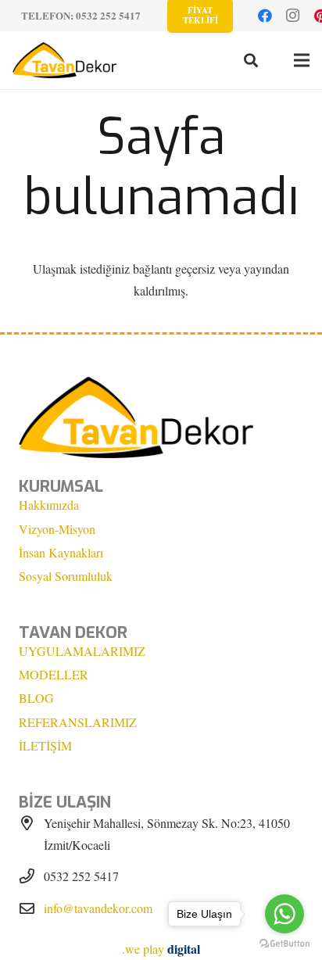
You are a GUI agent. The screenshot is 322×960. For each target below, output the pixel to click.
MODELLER (53, 674)
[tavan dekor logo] (64, 60)
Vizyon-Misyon (57, 529)
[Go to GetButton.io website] (284, 944)
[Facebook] (265, 16)
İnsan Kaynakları (61, 552)
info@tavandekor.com (98, 908)
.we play (161, 948)
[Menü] (302, 60)
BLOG (36, 698)
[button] (251, 60)
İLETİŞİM (45, 745)
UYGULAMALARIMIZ (82, 651)
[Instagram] (293, 16)
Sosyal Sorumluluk (66, 576)
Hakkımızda (49, 504)
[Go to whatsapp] (284, 913)
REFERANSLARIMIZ (78, 722)
